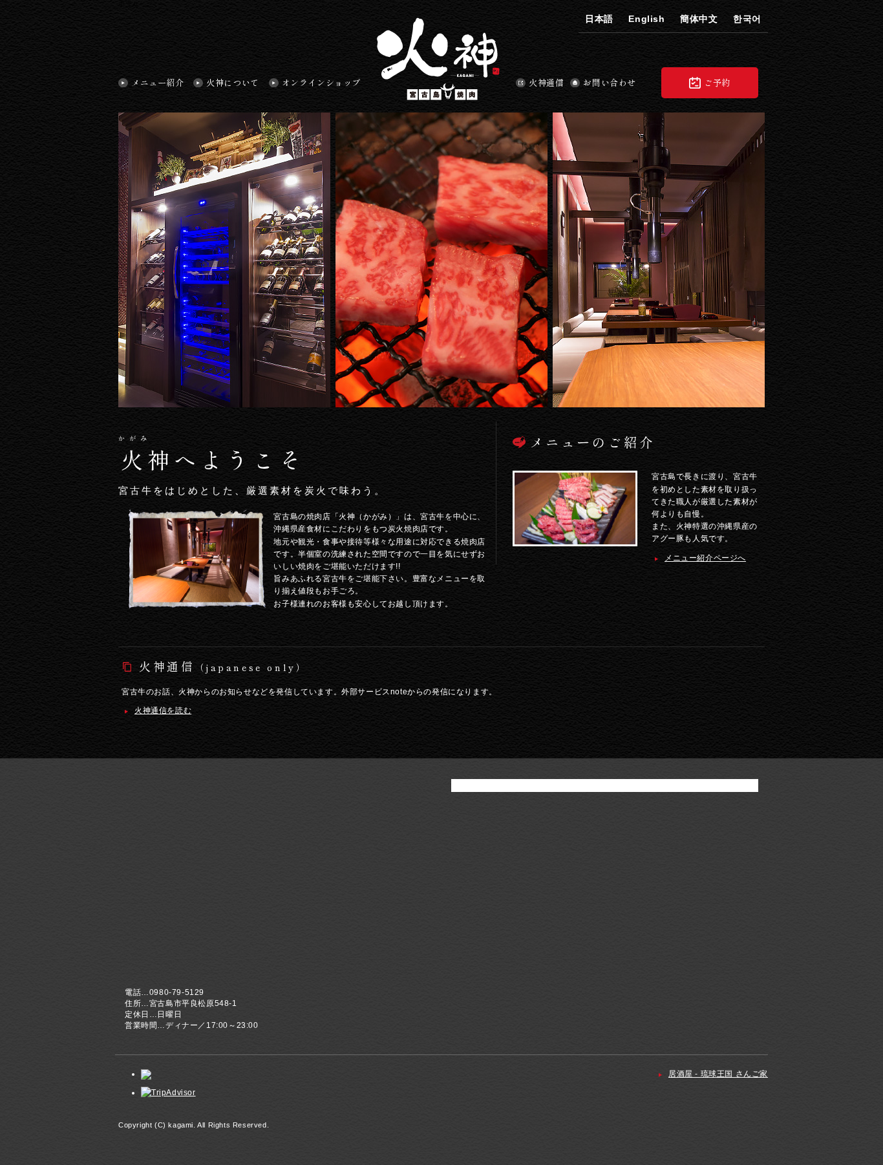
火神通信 (546, 83)
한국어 (747, 19)
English (646, 19)
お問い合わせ (609, 83)
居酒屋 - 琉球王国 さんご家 (718, 1073)
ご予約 (717, 82)
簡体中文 (699, 19)
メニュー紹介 (157, 83)
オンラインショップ (321, 83)
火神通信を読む (162, 710)
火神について (232, 83)
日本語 (599, 19)
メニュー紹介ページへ (705, 557)
